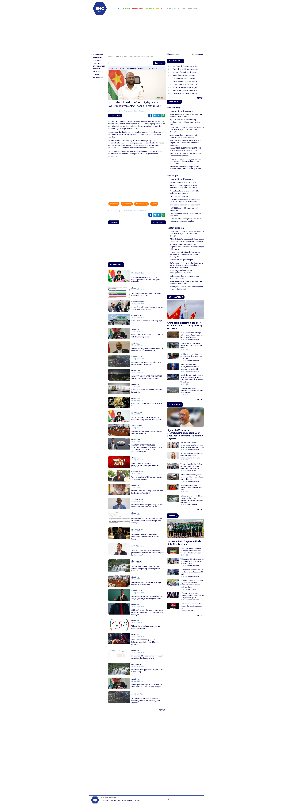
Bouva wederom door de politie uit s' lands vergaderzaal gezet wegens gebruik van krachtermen (186, 142)
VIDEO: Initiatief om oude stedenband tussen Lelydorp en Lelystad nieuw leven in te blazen (187, 240)
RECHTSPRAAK (98, 77)
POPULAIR (97, 60)
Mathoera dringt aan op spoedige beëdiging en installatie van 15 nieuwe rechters (145, 642)
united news (135, 370)
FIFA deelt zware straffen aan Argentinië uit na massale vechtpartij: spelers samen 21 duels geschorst (191, 583)
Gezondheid (131, 68)
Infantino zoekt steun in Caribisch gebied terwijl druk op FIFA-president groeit (192, 595)
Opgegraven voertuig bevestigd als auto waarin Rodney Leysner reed (146, 363)
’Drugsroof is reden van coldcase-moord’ (185, 205)
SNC (119, 8)
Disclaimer (113, 800)
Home (112, 68)
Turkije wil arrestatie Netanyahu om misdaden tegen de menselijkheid (189, 366)
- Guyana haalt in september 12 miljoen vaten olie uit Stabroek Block (183, 84)
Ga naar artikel (158, 222)
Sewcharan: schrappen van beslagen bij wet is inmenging (147, 670)
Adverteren (129, 800)
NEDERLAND (174, 404)
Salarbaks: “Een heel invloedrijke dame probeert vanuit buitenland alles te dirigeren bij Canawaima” (147, 552)
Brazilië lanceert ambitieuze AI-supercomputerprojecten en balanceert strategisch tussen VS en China (192, 378)
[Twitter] (169, 799)
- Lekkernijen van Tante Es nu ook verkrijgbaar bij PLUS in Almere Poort (183, 93)
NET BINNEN (97, 57)
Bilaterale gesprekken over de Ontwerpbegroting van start (181, 271)
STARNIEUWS (149, 8)
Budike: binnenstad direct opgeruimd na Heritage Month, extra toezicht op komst (185, 167)
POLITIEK (96, 63)
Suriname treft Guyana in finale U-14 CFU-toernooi (184, 543)
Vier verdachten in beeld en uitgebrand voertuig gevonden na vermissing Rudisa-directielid (146, 700)
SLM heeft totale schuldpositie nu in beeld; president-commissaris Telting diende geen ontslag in (147, 612)
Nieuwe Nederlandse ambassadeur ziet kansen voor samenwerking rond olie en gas (192, 445)
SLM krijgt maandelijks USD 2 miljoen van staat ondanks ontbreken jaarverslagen (146, 685)
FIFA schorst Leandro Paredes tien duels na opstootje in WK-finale (191, 572)
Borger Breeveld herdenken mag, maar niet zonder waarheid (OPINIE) (147, 308)
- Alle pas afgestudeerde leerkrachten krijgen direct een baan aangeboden (183, 72)
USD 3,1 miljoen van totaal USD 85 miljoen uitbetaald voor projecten (147, 336)
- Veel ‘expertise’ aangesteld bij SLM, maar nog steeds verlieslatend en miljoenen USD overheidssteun (183, 66)
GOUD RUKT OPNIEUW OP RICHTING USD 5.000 (147, 404)
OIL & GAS (97, 72)
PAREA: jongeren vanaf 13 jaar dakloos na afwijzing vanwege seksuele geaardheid (147, 597)
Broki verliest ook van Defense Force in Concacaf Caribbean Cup (191, 606)
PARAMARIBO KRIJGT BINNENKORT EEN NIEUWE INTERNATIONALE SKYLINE (146, 377)
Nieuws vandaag (144, 68)
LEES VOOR (115, 115)
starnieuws (135, 329)
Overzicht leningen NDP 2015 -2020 (183, 182)
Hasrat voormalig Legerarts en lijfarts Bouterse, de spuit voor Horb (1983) (184, 186)
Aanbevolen (115, 264)
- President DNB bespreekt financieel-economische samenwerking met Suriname (183, 78)
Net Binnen (120, 68)
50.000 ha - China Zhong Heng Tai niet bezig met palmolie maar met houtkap (186, 220)
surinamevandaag (138, 301)
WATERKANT (182, 8)
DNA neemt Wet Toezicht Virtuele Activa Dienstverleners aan (146, 432)
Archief (155, 68)
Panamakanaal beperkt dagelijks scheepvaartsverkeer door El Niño (191, 390)
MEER (161, 710)
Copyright (104, 800)
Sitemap (137, 800)
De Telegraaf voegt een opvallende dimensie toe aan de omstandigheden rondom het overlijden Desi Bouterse (186, 265)
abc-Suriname (136, 664)
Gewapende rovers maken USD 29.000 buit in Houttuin (147, 391)
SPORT (172, 515)
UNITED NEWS (170, 8)
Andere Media (193, 8)
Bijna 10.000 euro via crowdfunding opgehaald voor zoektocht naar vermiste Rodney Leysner (185, 122)
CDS (157, 8)
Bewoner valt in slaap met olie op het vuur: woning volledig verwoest (186, 154)
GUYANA (96, 75)
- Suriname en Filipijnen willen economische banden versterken (183, 90)
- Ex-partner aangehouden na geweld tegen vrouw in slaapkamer (183, 87)
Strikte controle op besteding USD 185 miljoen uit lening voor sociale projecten (146, 418)
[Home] (99, 8)
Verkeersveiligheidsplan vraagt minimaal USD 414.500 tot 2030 (146, 294)
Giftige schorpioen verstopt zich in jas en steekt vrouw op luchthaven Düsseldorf (191, 334)
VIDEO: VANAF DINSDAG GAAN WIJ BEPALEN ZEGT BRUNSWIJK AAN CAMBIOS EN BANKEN (187, 129)
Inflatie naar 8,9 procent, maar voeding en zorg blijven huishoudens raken (147, 657)
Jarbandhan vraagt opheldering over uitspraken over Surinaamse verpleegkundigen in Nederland (187, 246)
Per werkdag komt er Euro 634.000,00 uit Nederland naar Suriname (185, 192)
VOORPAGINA (98, 55)
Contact (120, 800)
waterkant (135, 634)
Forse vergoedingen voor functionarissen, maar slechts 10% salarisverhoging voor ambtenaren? (185, 161)
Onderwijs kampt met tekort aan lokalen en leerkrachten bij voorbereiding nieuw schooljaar (146, 520)
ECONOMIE (97, 69)
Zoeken (158, 63)
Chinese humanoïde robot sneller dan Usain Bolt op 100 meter (191, 345)
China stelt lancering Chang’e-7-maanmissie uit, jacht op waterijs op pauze (185, 325)
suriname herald (137, 356)
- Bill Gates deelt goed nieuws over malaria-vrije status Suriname (183, 81)
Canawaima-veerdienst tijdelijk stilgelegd (146, 321)
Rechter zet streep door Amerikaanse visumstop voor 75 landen (191, 356)
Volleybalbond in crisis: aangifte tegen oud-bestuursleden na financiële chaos (192, 561)
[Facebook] (165, 799)
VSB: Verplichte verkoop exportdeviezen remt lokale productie (146, 627)
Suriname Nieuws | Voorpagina (181, 111)
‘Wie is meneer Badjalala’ (179, 196)
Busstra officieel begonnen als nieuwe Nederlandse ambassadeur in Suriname (191, 455)
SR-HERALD (126, 8)
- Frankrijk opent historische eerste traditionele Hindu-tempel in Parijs (183, 69)
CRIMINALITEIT (99, 66)
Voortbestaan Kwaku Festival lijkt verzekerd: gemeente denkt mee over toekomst (191, 466)
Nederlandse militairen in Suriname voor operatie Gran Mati (191, 487)
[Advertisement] (146, 35)
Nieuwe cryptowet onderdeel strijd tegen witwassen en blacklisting (146, 583)
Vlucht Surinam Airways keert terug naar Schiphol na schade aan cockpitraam (191, 476)
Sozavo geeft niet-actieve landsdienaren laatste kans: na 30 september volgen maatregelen (185, 254)
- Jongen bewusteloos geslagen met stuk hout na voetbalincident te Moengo (183, 75)
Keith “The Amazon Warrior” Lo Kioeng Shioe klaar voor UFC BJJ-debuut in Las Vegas (191, 550)
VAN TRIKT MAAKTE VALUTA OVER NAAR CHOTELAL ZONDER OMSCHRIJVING (185, 200)
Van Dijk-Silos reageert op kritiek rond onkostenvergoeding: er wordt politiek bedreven (145, 568)
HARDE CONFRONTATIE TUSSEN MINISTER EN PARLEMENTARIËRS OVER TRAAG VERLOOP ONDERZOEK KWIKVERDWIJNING (146, 448)
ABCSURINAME (137, 8)
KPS (162, 8)
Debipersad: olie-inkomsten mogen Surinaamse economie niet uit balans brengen (145, 536)
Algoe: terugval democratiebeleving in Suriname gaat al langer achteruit (184, 136)
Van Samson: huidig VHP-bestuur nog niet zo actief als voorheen (146, 478)
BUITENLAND (175, 297)
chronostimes (136, 315)
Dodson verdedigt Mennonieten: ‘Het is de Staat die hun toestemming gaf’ (147, 349)
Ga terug (114, 222)
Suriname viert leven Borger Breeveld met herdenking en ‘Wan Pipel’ (147, 492)
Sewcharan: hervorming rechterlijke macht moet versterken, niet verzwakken (147, 505)
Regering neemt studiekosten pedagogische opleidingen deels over (145, 464)
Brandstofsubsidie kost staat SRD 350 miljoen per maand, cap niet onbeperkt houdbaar (145, 279)
